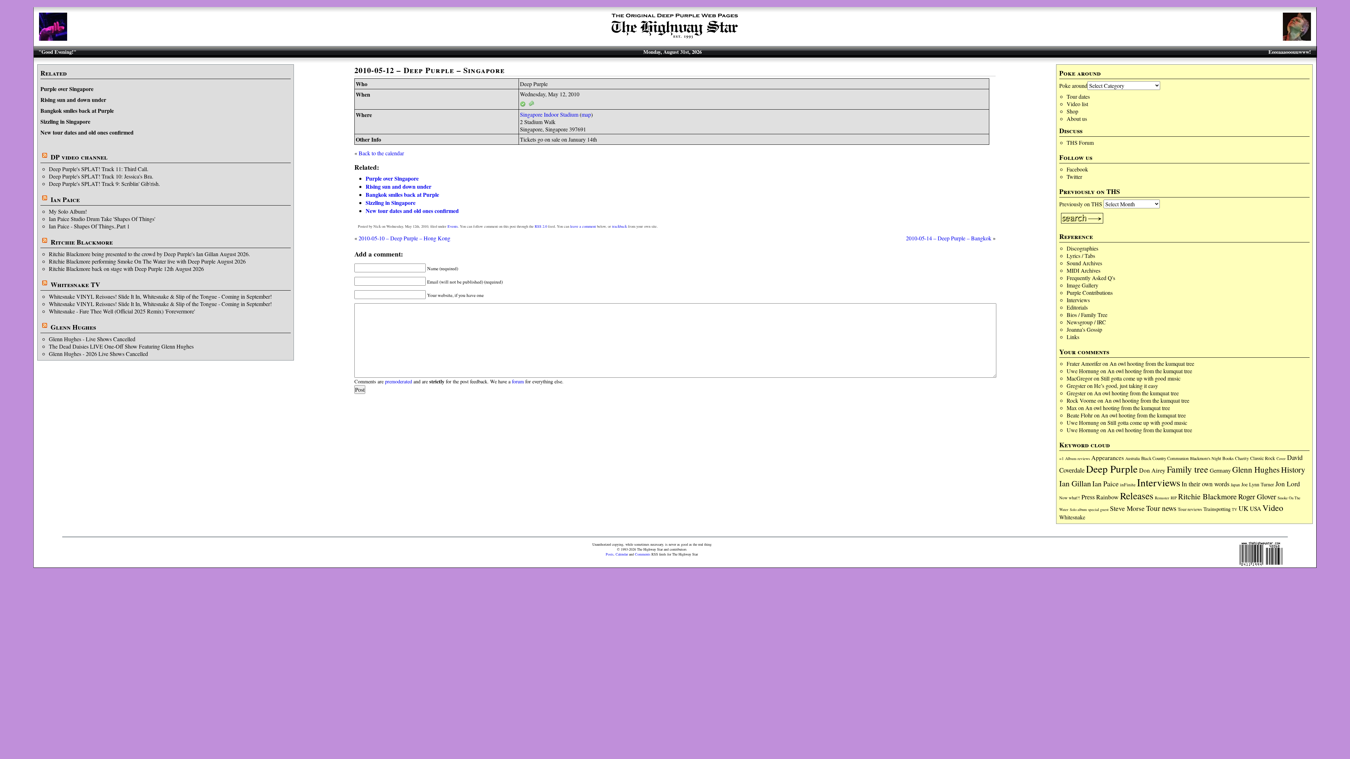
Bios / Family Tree (1087, 314)
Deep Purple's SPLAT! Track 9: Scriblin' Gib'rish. (104, 183)
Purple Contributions (1090, 292)
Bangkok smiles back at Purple (77, 110)
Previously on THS (1080, 204)
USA (1255, 509)
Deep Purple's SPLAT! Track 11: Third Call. (98, 169)
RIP (1174, 497)
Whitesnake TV (75, 285)
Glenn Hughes (73, 327)
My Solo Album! (68, 211)
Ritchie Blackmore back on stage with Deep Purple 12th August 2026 (126, 268)
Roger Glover (1257, 496)
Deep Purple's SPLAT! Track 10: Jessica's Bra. (101, 176)
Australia (1132, 458)
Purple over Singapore (67, 89)
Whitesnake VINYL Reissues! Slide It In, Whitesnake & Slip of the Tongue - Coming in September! (160, 296)
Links (1073, 336)
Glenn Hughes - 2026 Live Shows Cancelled (98, 353)
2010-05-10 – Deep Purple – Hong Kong (404, 238)
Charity (1242, 458)
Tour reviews (1190, 509)
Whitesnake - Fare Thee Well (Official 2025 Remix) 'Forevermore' (122, 311)
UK (1243, 508)
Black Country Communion (1165, 458)
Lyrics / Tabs (1081, 255)
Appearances (1107, 458)
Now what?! (1069, 497)
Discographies (1082, 248)
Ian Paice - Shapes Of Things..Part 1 (89, 226)
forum (518, 381)
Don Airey (1152, 470)
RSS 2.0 (541, 226)
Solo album (1078, 509)
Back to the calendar (381, 153)
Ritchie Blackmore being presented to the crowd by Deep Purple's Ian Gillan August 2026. (149, 254)
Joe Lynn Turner (1257, 484)
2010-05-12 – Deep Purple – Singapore (429, 70)
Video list (1077, 104)
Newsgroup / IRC (1086, 322)
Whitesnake (1072, 517)
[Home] (675, 38)
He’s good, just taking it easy (1126, 385)
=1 (1061, 458)
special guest (1098, 509)
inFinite (1128, 484)
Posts (609, 554)
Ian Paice (65, 200)
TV (1234, 509)
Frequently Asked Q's (1091, 277)
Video (1272, 507)
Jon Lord (1287, 483)
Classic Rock (1262, 458)
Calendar (622, 554)
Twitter (1074, 176)
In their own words (1205, 484)
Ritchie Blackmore (82, 242)
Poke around (1073, 85)
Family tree (1187, 469)
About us (1077, 118)
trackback (619, 226)
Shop (1072, 111)
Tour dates (1078, 96)
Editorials (1077, 307)
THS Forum (1080, 142)
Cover (1281, 458)
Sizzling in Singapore (65, 121)
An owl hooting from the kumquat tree (1152, 363)
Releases (1136, 495)
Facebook (1077, 169)
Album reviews (1077, 458)
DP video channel (79, 157)
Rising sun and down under (73, 100)
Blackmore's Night (1205, 458)
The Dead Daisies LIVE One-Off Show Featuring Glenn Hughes (121, 346)
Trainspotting (1216, 508)
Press (1088, 497)
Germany (1220, 470)
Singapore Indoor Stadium (549, 114)
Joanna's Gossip (1084, 329)
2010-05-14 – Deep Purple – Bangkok (948, 238)
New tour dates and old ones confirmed (87, 132)
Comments (642, 554)
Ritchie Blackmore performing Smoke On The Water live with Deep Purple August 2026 (147, 261)
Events (453, 226)
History (1293, 469)
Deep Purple (1112, 468)
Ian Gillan (1075, 483)
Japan (1235, 484)
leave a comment (583, 226)
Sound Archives (1084, 263)
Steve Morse (1127, 508)
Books (1228, 458)
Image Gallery (1082, 285)
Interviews (1078, 300)
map (586, 114)
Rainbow (1107, 497)
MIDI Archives (1083, 270)
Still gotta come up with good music (1141, 378)
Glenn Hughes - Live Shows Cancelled (92, 339)
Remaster (1162, 497)
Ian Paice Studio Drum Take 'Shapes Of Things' (102, 218)
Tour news (1161, 508)
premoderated (398, 381)
